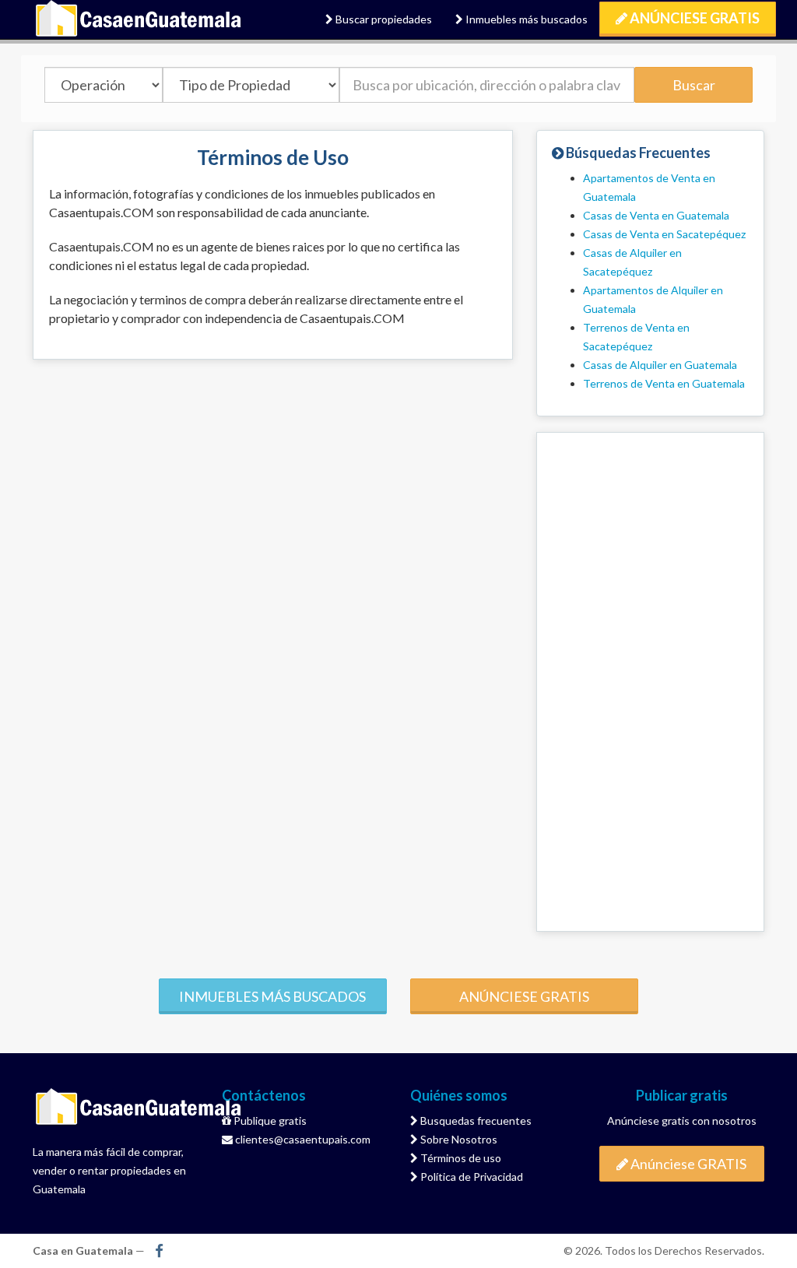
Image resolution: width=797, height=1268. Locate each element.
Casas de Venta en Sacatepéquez (664, 234)
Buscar (693, 84)
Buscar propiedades (382, 19)
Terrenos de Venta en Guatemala (664, 383)
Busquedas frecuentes (475, 1120)
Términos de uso (459, 1157)
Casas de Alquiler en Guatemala (660, 364)
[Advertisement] (650, 681)
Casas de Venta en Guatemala (656, 215)
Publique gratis (269, 1120)
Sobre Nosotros (457, 1139)
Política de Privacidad (470, 1176)
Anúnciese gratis (524, 996)
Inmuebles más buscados (525, 19)
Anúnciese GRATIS (693, 17)
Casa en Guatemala (139, 19)
